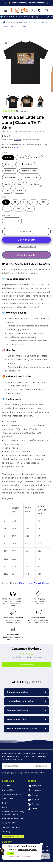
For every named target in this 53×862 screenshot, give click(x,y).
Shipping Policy (9, 823)
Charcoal (10, 171)
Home (9, 22)
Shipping (17, 139)
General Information (17, 692)
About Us (6, 786)
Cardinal (35, 158)
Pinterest (36, 804)
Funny (19, 22)
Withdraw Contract (13, 836)
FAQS (4, 807)
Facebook (36, 790)
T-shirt (37, 583)
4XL (18, 209)
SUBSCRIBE (41, 766)
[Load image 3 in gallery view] (40, 101)
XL (33, 202)
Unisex (45, 583)
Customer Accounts (11, 794)
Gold (7, 184)
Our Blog (6, 832)
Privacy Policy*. (38, 773)
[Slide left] (3, 102)
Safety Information (16, 719)
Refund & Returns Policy (13, 819)
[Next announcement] (48, 3)
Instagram (36, 786)
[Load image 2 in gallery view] (26, 101)
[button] (6, 10)
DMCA (5, 803)
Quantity (6, 215)
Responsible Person (17, 710)
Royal (8, 164)
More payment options (26, 246)
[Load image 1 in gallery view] (13, 101)
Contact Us (7, 790)
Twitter (35, 795)
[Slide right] (50, 102)
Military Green (29, 171)
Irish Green (10, 177)
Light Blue (34, 184)
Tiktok (34, 809)
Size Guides (7, 799)
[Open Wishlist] (40, 10)
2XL (44, 202)
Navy (21, 158)
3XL (7, 209)
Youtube (35, 800)
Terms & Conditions (11, 827)
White (19, 191)
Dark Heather (25, 164)
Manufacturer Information (20, 701)
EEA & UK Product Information (22, 728)
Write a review (26, 665)
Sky (19, 184)
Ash (7, 191)
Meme (30, 583)
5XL (30, 209)
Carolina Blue (31, 177)
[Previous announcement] (5, 3)
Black (8, 158)
